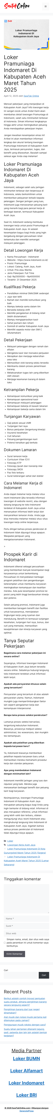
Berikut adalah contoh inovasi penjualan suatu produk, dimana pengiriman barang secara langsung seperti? (25, 1001)
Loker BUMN (26, 1058)
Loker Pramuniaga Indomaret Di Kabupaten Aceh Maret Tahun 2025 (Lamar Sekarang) (26, 861)
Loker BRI (26, 1095)
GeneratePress (27, 1111)
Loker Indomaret (26, 1083)
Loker (10, 841)
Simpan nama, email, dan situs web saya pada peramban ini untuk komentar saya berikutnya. (28, 942)
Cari (6, 970)
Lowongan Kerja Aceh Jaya (21, 845)
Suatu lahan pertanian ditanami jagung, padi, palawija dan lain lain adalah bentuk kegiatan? (25, 1032)
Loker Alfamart (26, 1070)
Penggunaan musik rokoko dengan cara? (25, 1024)
